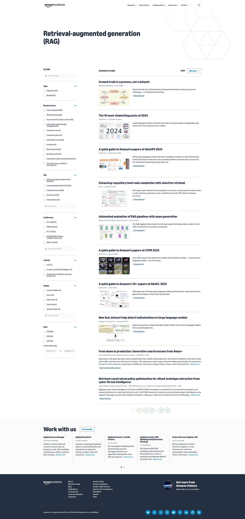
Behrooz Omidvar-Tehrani (107, 220)
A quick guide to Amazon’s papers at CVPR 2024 (129, 250)
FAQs (95, 497)
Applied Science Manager (53, 437)
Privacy (66, 512)
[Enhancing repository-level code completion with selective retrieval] (114, 198)
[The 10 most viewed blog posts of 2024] (114, 131)
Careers (184, 5)
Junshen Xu (112, 386)
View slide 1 (121, 467)
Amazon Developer (100, 484)
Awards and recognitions (103, 489)
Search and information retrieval (110, 368)
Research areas (74, 484)
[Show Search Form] (199, 5)
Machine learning (138, 96)
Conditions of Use (57, 512)
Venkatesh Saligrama (106, 86)
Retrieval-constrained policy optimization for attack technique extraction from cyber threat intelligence (149, 380)
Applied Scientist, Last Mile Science (119, 438)
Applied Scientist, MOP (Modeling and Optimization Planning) (151, 439)
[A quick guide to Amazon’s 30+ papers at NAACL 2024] (114, 299)
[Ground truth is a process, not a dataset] (114, 97)
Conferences (73, 492)
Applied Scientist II (83, 437)
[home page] (54, 4)
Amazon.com (47, 512)
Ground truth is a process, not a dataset (124, 82)
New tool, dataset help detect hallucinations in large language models (143, 317)
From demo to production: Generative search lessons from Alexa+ (140, 351)
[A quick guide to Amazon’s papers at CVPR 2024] (114, 265)
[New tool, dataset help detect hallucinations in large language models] (114, 333)
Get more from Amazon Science (186, 483)
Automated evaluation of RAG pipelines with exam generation (138, 216)
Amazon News (98, 481)
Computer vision (138, 264)
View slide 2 (124, 467)
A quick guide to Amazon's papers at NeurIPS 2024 (130, 149)
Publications (73, 489)
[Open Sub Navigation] (135, 5)
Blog (70, 487)
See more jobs (87, 429)
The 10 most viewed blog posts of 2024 (123, 115)
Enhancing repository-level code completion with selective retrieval (142, 183)
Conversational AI (138, 200)
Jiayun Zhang (103, 386)
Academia (72, 497)
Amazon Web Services (101, 487)
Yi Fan (125, 386)
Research (131, 5)
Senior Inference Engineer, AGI (185, 437)
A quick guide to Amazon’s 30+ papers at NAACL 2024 (133, 284)
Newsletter (97, 492)
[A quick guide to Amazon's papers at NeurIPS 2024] (114, 164)
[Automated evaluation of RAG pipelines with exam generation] (114, 232)
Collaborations (158, 5)
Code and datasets (75, 494)
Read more (195, 364)
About (70, 481)
